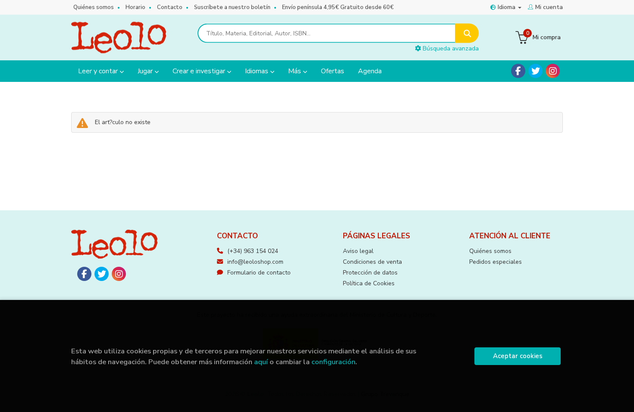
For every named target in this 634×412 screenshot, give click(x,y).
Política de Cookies (369, 283)
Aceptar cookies (518, 356)
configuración (333, 362)
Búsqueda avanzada (450, 48)
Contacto (169, 7)
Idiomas (257, 71)
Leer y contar (98, 71)
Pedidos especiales (495, 262)
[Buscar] (467, 33)
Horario (135, 7)
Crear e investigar (200, 71)
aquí (261, 362)
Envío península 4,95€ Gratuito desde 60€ (338, 7)
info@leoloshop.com (255, 262)
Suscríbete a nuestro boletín (232, 7)
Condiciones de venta (372, 262)
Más (295, 71)
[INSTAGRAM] (553, 71)
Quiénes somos (93, 7)
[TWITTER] (535, 71)
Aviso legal (358, 251)
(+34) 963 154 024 (252, 251)
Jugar (146, 71)
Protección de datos (370, 272)
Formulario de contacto (259, 272)
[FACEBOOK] (518, 71)
